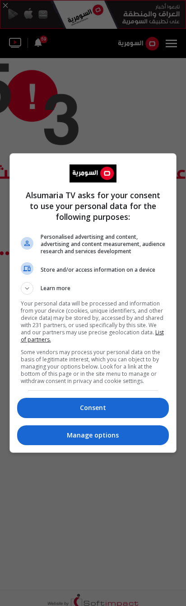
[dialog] (93, 303)
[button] (93, 288)
